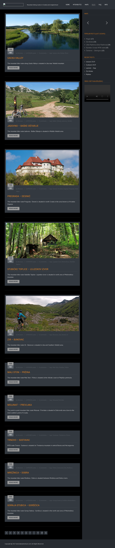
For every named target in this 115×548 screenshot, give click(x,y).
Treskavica (62, 435)
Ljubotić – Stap (91, 68)
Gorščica (64, 500)
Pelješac (61, 367)
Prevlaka (61, 400)
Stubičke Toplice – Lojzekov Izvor (27, 269)
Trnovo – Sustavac (18, 440)
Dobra (54, 468)
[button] (88, 23)
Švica (66, 53)
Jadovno (64, 121)
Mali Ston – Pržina (18, 372)
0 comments (43, 53)
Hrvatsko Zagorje (63, 189)
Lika (58, 53)
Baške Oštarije (57, 121)
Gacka (55, 53)
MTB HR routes (31, 53)
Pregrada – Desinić (18, 196)
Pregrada (71, 189)
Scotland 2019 (91, 65)
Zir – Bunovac (15, 339)
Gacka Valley (15, 58)
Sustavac (55, 435)
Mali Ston (56, 367)
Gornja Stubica (57, 500)
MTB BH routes (31, 435)
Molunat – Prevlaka (19, 405)
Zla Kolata (89, 71)
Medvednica (65, 262)
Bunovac (55, 335)
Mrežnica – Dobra (18, 472)
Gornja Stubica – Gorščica (23, 505)
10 (42, 533)
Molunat (55, 400)
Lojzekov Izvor (57, 262)
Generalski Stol (61, 468)
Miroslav (20, 53)
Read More (13, 68)
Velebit (69, 121)
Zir (67, 335)
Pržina (67, 367)
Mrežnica (69, 468)
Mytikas (88, 74)
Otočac (62, 53)
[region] (97, 22)
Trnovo (68, 435)
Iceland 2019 (90, 62)
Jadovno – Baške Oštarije (22, 126)
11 (46, 533)
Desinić (55, 189)
